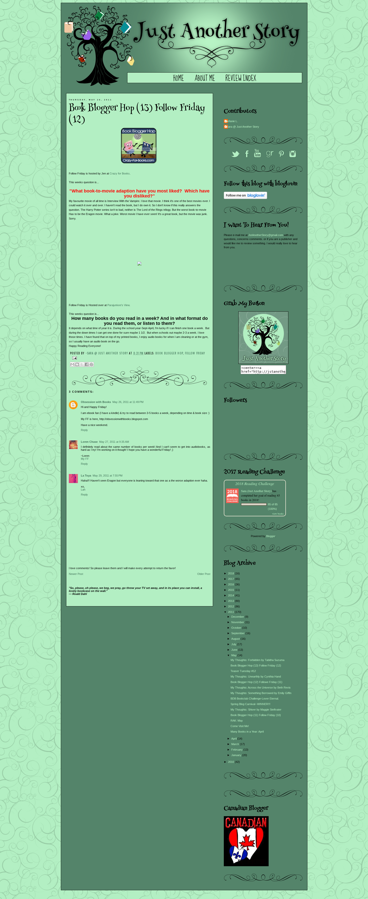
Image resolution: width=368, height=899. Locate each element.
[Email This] (72, 364)
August (236, 638)
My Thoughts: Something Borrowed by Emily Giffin (261, 693)
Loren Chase (89, 441)
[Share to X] (81, 364)
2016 (231, 584)
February (237, 749)
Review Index (241, 79)
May (234, 655)
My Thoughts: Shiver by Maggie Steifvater (256, 709)
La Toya (86, 475)
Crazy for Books (120, 173)
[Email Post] (74, 357)
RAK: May (237, 720)
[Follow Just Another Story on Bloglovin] (245, 197)
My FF (85, 458)
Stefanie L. (231, 121)
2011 (231, 611)
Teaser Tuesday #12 (243, 670)
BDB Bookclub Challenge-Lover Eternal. (255, 698)
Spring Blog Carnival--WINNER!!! (250, 704)
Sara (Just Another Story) (256, 491)
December (238, 616)
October (236, 627)
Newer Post (76, 573)
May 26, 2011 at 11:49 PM (127, 401)
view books (278, 513)
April (234, 738)
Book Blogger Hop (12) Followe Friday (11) (256, 682)
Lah (83, 489)
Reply (84, 429)
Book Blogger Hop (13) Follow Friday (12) (256, 665)
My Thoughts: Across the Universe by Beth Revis (261, 687)
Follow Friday (195, 353)
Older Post (203, 573)
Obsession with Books (96, 401)
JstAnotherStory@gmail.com (265, 235)
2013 (231, 600)
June (234, 649)
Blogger (270, 536)
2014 (231, 595)
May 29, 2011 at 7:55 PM (107, 475)
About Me (205, 79)
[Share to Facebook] (86, 364)
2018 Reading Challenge (254, 483)
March (235, 744)
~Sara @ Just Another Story (107, 353)
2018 (231, 573)
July (234, 644)
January (236, 755)
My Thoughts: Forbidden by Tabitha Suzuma (257, 659)
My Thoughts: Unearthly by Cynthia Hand (256, 676)
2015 (231, 589)
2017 (231, 578)
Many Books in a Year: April (247, 731)
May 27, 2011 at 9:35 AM (114, 441)
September (238, 633)
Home (178, 79)
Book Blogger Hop (169, 353)
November (238, 622)
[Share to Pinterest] (91, 364)
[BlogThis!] (77, 364)
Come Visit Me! (240, 726)
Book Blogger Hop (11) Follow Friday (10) (256, 715)
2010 (231, 761)
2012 (231, 606)
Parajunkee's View (118, 305)
